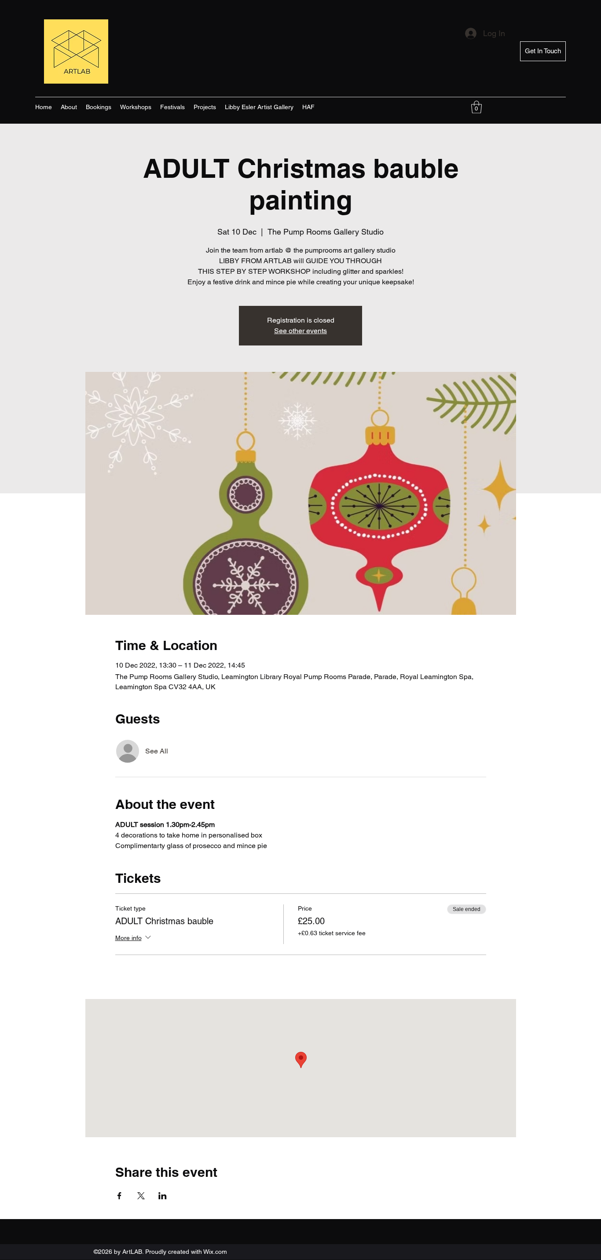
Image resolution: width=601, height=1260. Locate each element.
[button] (476, 107)
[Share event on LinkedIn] (162, 1195)
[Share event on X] (141, 1195)
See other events (300, 331)
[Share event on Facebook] (119, 1195)
